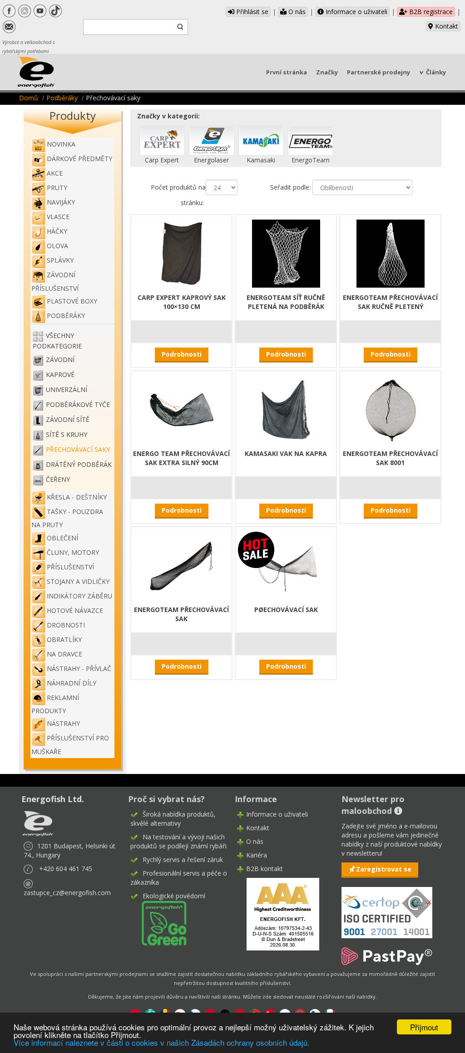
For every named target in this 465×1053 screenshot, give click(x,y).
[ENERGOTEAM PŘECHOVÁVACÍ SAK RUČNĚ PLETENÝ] (390, 252)
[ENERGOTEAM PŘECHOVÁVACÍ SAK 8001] (390, 408)
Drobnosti (66, 625)
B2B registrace (430, 11)
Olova (57, 245)
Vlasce (58, 216)
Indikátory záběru (79, 596)
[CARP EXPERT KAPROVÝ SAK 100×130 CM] (182, 252)
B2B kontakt (264, 868)
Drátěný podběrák (79, 464)
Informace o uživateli (355, 11)
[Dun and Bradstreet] (277, 913)
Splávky (60, 260)
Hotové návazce (75, 610)
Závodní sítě (67, 420)
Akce (55, 173)
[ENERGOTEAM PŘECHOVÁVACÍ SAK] (182, 564)
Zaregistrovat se (383, 869)
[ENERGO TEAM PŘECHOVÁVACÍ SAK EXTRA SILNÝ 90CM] (182, 408)
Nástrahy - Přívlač (79, 668)
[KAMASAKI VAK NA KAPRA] (286, 408)
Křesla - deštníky (77, 497)
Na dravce (64, 654)
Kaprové (60, 375)
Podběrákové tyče (78, 405)
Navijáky (61, 202)
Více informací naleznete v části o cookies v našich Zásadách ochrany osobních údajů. (162, 1042)
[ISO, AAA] (386, 907)
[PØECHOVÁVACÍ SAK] (286, 564)
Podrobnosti (182, 354)
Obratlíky (64, 639)
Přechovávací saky (78, 450)
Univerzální (66, 390)
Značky (327, 72)
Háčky (57, 231)
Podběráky (62, 97)
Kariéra (256, 855)
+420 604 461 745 (65, 868)
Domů (28, 97)
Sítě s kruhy (66, 435)
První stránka (286, 72)
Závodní (60, 360)
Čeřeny (58, 479)
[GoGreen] (158, 922)
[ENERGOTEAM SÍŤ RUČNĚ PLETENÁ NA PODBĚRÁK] (286, 252)
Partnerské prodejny (378, 72)
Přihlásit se (251, 11)
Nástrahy (63, 723)
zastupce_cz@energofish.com (67, 892)
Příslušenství (70, 567)
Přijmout (424, 1027)
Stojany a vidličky (78, 581)
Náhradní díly (71, 683)
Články (436, 72)
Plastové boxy (72, 301)
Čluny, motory (73, 552)
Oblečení (62, 538)
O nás (296, 11)
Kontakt (445, 26)
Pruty (57, 187)
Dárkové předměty (79, 158)
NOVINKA (61, 144)
